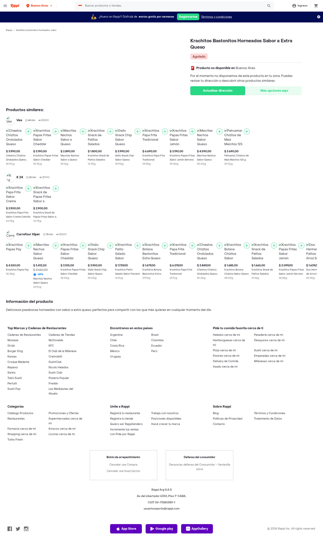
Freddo (53, 383)
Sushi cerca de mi (266, 350)
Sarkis (11, 372)
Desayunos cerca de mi (269, 340)
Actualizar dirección (218, 91)
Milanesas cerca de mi (268, 361)
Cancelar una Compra (123, 464)
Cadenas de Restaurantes (24, 335)
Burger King (15, 351)
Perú (154, 351)
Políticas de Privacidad (227, 418)
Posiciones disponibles (166, 418)
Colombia (157, 340)
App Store (128, 529)
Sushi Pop (13, 389)
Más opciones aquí (274, 91)
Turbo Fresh (15, 439)
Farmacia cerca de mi (21, 429)
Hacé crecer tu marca (165, 424)
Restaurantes (16, 418)
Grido (11, 346)
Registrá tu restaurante (125, 413)
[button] (39, 6)
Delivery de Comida (225, 361)
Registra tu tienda (121, 418)
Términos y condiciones (216, 17)
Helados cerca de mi (226, 335)
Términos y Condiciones (269, 413)
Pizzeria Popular (59, 378)
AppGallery (199, 529)
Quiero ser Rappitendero (126, 424)
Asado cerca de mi (225, 366)
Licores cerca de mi (62, 434)
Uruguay (115, 356)
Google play (164, 529)
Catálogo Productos (20, 413)
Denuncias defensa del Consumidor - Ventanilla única (199, 467)
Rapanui (12, 367)
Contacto (219, 424)
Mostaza (12, 340)
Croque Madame (18, 362)
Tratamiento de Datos (268, 418)
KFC (51, 346)
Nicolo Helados (58, 367)
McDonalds (56, 340)
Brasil (155, 335)
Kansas (12, 356)
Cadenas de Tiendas (62, 335)
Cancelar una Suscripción (123, 471)
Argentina (116, 335)
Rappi (9, 30)
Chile (113, 340)
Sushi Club (55, 372)
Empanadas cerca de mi (269, 356)
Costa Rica (117, 346)
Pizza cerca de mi (224, 350)
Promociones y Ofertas (64, 413)
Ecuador (156, 346)
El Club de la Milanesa (62, 351)
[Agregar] (28, 131)
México (115, 351)
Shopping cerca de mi (21, 434)
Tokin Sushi (14, 378)
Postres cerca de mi (226, 356)
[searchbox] (173, 5)
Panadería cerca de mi (268, 335)
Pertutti (12, 383)
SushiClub (55, 362)
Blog (216, 413)
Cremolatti (55, 356)
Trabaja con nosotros (165, 413)
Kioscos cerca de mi (62, 429)
